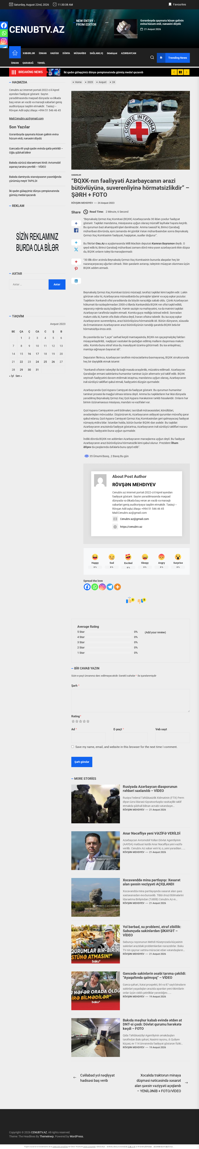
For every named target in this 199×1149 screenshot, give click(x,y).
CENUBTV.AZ (37, 29)
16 (29, 353)
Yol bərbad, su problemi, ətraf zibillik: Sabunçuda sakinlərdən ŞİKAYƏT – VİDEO (152, 931)
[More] (117, 587)
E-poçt (118, 729)
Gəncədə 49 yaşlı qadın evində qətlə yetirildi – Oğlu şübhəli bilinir (36, 150)
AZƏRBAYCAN (128, 53)
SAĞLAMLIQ (96, 53)
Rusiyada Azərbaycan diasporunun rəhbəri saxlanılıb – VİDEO (150, 789)
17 (37, 353)
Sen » (19, 375)
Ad (74, 729)
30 (29, 369)
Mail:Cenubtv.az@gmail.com (26, 118)
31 (37, 369)
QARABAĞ (28, 63)
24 (37, 361)
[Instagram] (102, 587)
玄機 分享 (131, 1147)
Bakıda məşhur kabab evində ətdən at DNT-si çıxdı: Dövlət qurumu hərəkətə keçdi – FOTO (152, 1024)
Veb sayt (161, 729)
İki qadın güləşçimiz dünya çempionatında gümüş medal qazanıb (34, 193)
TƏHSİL (41, 63)
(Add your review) (155, 632)
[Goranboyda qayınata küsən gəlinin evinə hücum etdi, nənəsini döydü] (125, 28)
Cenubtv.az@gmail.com (134, 519)
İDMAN (42, 53)
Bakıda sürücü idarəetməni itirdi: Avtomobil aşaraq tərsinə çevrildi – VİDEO (34, 164)
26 (53, 361)
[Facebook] (87, 587)
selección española (60, 1147)
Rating (76, 716)
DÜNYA (66, 53)
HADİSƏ (54, 53)
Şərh (75, 685)
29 (21, 369)
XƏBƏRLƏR (29, 53)
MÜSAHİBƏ (80, 53)
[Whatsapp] (94, 587)
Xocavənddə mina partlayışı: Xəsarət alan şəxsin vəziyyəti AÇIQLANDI (151, 882)
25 (45, 361)
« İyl (11, 375)
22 (21, 361)
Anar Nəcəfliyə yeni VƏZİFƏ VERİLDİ (151, 833)
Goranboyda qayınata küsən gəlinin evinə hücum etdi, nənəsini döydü (162, 22)
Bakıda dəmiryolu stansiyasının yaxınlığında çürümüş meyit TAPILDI (35, 178)
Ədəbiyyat (112, 53)
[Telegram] (109, 587)
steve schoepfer (89, 1147)
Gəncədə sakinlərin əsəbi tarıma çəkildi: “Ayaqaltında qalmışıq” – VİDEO (154, 975)
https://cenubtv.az (131, 526)
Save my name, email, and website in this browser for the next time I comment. (126, 747)
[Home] (15, 53)
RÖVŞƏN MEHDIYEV (82, 203)
